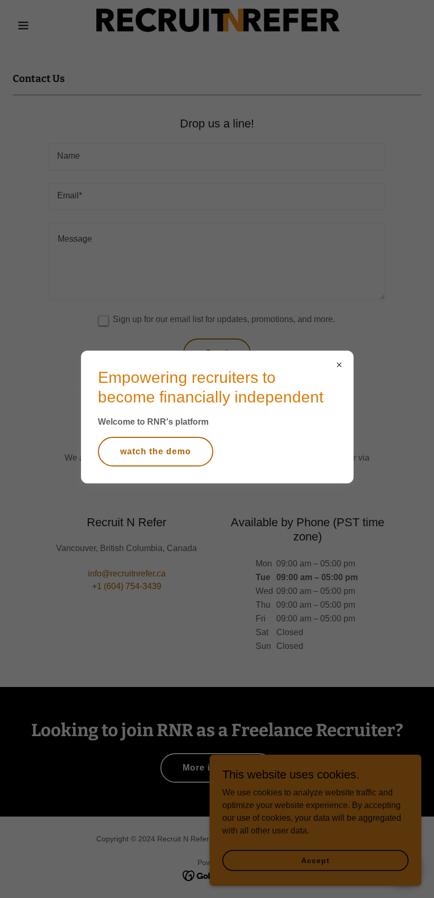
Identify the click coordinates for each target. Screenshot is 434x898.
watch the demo (155, 451)
